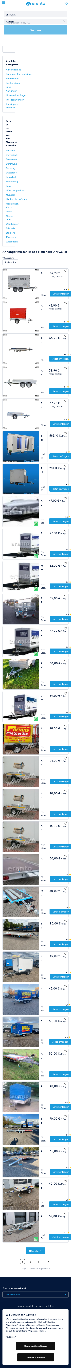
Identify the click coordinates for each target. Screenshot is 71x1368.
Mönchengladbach (16, 190)
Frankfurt (11, 177)
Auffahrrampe (13, 69)
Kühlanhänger (13, 82)
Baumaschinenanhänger (19, 74)
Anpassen (11, 1336)
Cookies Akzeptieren (35, 1346)
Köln (8, 185)
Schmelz (10, 228)
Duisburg (10, 168)
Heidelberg (12, 181)
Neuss (9, 211)
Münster (10, 194)
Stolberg (10, 232)
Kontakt (30, 1306)
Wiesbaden (12, 241)
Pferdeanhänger (15, 99)
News (41, 1306)
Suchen (35, 30)
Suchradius (10, 262)
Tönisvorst (11, 237)
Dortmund (11, 163)
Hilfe (51, 1306)
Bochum (10, 150)
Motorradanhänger (16, 95)
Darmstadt (12, 154)
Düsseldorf (11, 172)
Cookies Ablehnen (35, 1357)
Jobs (19, 1306)
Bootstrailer (12, 78)
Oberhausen (12, 223)
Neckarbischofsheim (17, 199)
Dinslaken (11, 159)
